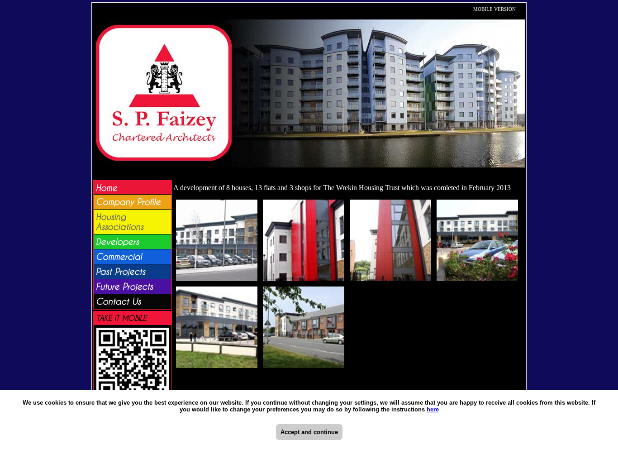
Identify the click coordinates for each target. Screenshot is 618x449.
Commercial (119, 257)
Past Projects (120, 272)
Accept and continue (309, 432)
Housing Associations (119, 222)
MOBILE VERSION (494, 9)
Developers (117, 242)
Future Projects (124, 286)
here (433, 409)
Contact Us (118, 301)
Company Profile (128, 202)
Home (106, 188)
